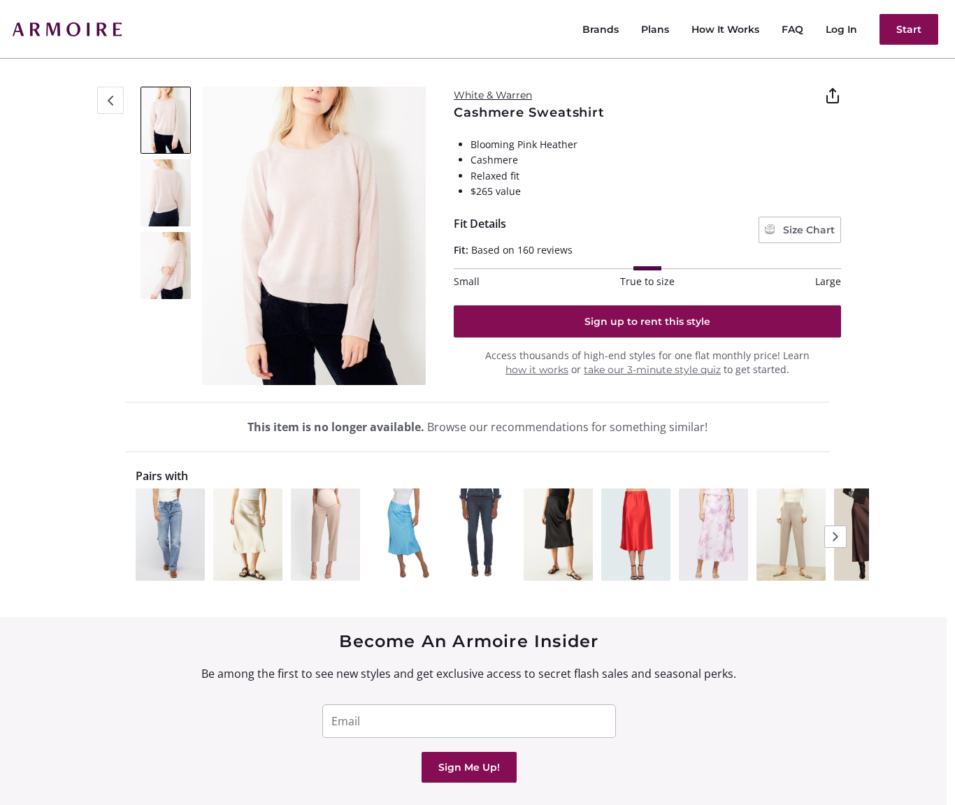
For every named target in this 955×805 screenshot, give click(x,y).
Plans (655, 29)
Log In (841, 29)
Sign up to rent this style (647, 321)
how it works (536, 369)
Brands (600, 29)
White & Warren (493, 95)
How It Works (725, 29)
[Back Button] (110, 100)
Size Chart (807, 230)
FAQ (792, 29)
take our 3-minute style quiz (652, 369)
